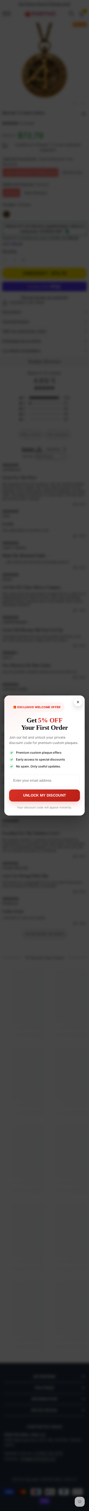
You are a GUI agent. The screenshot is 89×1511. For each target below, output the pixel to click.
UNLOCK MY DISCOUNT (44, 795)
